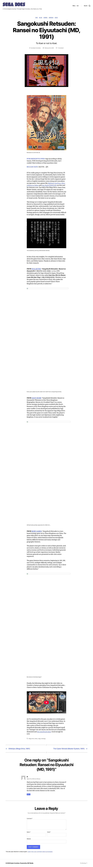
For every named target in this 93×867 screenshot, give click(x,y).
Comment (30, 818)
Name (29, 832)
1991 (36, 17)
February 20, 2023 (49, 48)
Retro (36, 738)
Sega (56, 17)
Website (29, 838)
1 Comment (61, 48)
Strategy (43, 738)
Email (49, 832)
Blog (40, 17)
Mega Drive (31, 738)
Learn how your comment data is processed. (40, 851)
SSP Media (30, 863)
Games (45, 17)
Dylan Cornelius (37, 48)
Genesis (51, 17)
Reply (28, 794)
